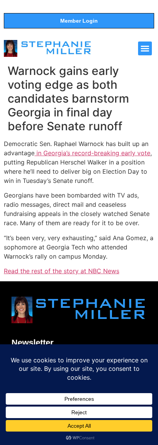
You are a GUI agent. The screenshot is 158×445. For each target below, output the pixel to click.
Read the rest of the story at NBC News (61, 271)
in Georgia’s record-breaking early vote (92, 153)
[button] (145, 48)
